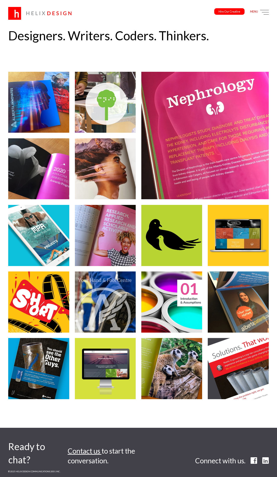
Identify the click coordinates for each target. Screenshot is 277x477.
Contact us (84, 451)
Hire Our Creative (229, 11)
